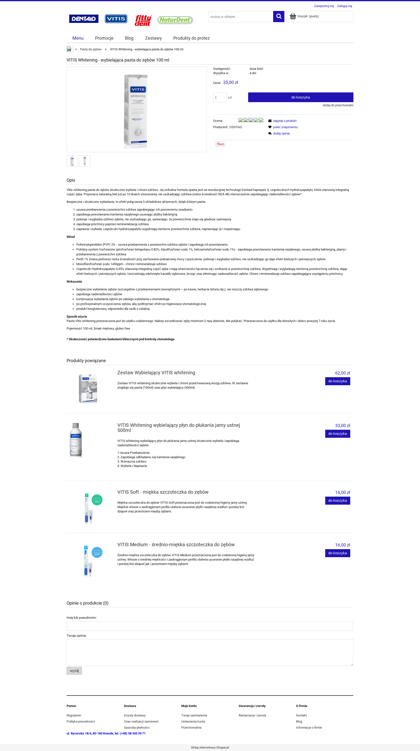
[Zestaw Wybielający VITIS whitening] (91, 388)
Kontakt (301, 715)
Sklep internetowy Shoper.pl (210, 747)
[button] (282, 121)
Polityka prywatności (81, 721)
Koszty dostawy (135, 715)
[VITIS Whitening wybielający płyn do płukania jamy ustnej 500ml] (91, 441)
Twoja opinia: (77, 635)
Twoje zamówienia (194, 715)
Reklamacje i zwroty (252, 715)
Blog (299, 721)
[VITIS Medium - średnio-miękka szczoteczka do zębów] (91, 560)
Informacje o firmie (309, 727)
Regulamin (74, 715)
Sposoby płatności (136, 727)
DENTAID (235, 127)
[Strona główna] (131, 19)
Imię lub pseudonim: (81, 617)
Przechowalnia (191, 727)
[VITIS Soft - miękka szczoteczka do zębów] (91, 508)
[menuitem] (78, 38)
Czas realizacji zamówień (141, 721)
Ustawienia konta (193, 721)
